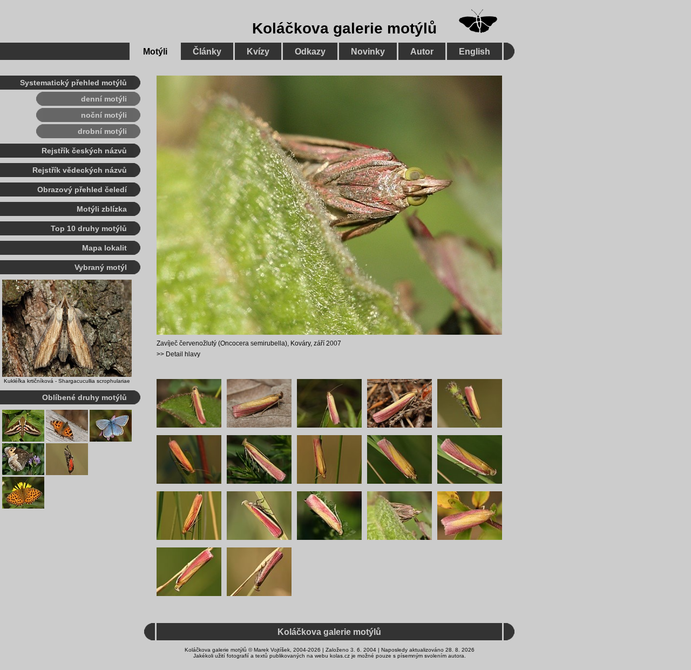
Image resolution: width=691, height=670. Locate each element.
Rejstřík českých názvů (84, 150)
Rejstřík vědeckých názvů (79, 170)
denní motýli (104, 98)
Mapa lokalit (104, 247)
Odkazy (310, 51)
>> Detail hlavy (178, 354)
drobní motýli (102, 131)
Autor (421, 51)
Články (207, 51)
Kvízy (258, 51)
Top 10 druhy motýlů (89, 228)
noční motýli (104, 115)
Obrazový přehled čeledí (82, 189)
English (474, 51)
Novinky (368, 51)
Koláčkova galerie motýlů (344, 28)
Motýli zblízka (102, 209)
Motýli (155, 51)
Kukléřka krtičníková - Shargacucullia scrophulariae (67, 381)
